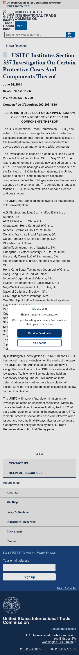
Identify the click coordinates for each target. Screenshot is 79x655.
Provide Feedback (39, 333)
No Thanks (39, 343)
